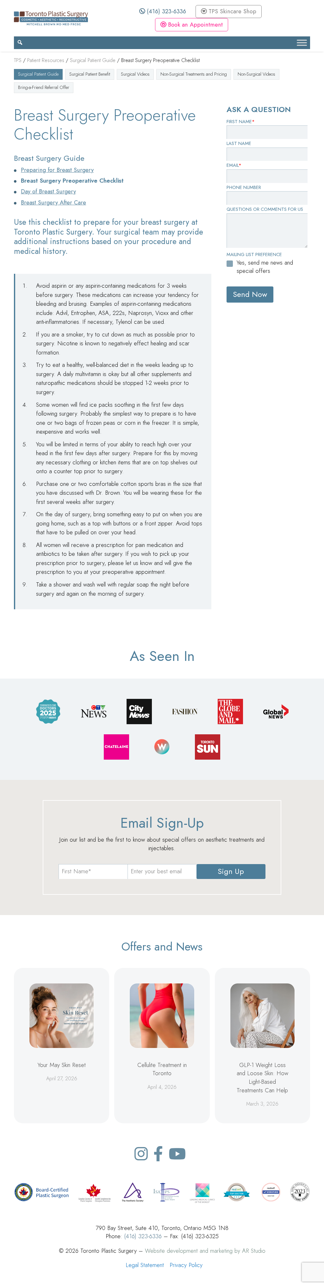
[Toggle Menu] (302, 43)
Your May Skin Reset (62, 1065)
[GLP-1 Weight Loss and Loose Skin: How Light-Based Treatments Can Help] (262, 1015)
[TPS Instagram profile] (141, 1153)
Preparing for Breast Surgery (57, 170)
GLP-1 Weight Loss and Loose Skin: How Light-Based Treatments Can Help (262, 1078)
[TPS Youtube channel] (177, 1153)
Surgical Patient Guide (38, 74)
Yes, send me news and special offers (265, 266)
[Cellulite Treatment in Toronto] (161, 1015)
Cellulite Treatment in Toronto (162, 1069)
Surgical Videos (135, 74)
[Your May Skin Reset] (61, 1015)
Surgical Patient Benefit (89, 74)
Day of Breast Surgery (48, 191)
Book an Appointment (194, 24)
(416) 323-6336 (165, 11)
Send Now (250, 294)
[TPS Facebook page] (158, 1153)
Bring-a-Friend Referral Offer (43, 87)
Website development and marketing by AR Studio (205, 1250)
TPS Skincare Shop (231, 11)
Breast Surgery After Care (53, 202)
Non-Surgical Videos (256, 74)
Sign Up (231, 871)
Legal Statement (145, 1265)
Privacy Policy (186, 1265)
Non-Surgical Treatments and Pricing (193, 74)
